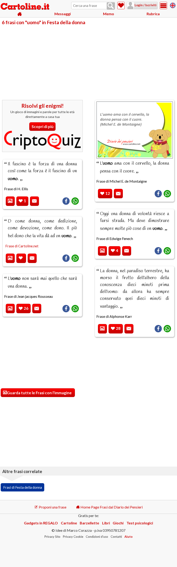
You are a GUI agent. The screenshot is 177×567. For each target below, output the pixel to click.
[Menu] (163, 5)
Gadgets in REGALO (41, 523)
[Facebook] (66, 201)
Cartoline (69, 523)
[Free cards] (172, 5)
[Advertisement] (88, 59)
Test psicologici (140, 523)
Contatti (116, 536)
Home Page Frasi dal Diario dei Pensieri (111, 507)
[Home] (19, 14)
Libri (106, 523)
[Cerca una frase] (111, 6)
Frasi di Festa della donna (22, 487)
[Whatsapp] (75, 201)
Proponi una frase (52, 507)
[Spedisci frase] (34, 201)
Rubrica (153, 14)
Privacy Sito (52, 536)
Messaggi (62, 14)
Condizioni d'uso (97, 536)
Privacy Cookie (73, 536)
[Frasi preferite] (121, 5)
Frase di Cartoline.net (21, 246)
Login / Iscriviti (145, 5)
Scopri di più (42, 126)
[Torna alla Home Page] (25, 6)
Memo (108, 14)
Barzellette (89, 523)
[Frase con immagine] (10, 201)
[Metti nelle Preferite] (21, 258)
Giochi (118, 523)
